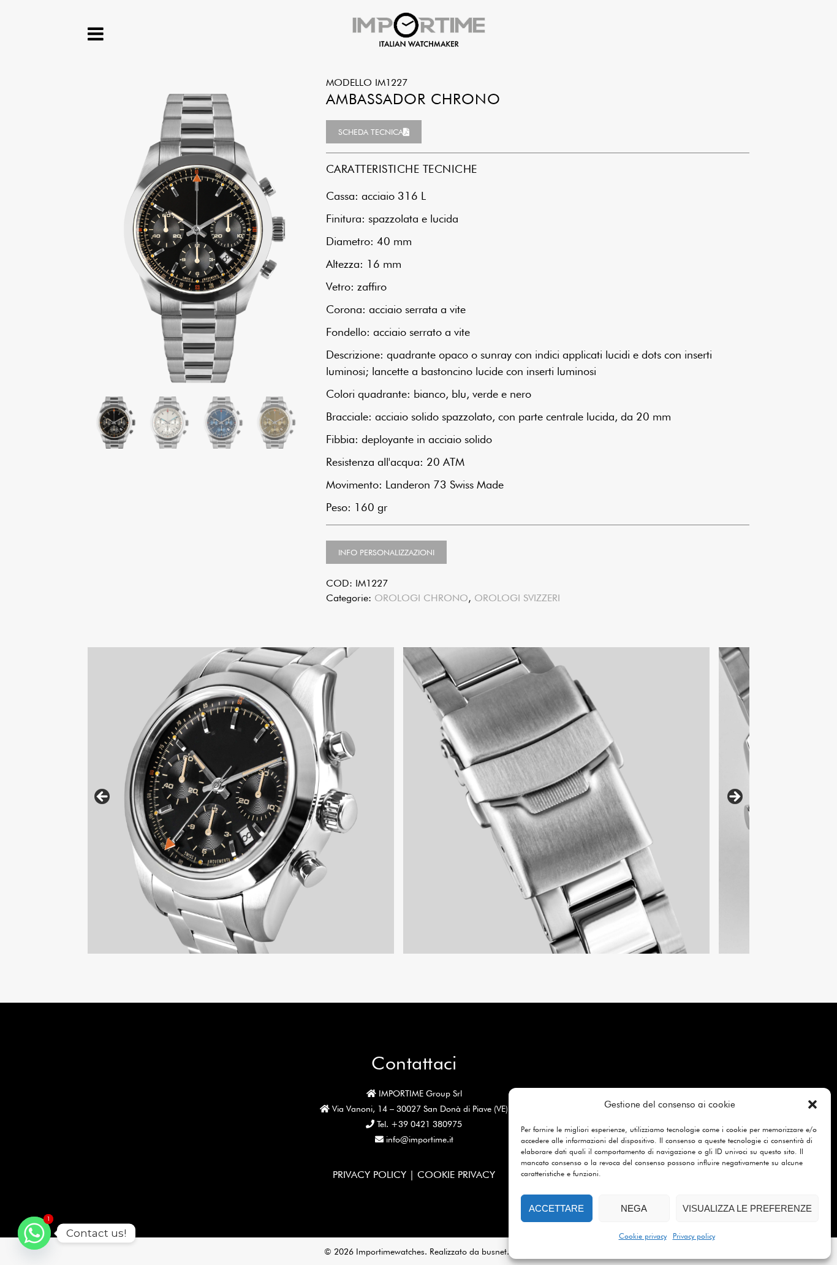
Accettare (556, 1208)
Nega (634, 1208)
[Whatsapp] (34, 1233)
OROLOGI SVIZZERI (517, 598)
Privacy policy (694, 1235)
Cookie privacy (643, 1235)
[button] (812, 1104)
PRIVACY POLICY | (375, 1174)
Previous (103, 797)
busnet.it (497, 1251)
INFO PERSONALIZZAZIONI (386, 552)
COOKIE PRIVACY (456, 1174)
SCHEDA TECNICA (370, 132)
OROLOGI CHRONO (421, 598)
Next (734, 797)
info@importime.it (419, 1139)
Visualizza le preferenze (747, 1208)
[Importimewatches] (418, 45)
